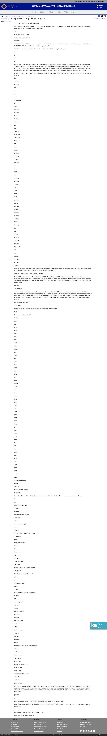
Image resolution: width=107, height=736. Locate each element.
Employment (14, 722)
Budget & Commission (40, 722)
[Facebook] (99, 16)
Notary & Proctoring (62, 726)
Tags (66, 12)
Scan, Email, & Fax (61, 729)
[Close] (91, 623)
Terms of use (103, 735)
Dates (59, 12)
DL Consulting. (11, 735)
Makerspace (60, 722)
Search (42, 12)
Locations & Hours (15, 726)
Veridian (61, 735)
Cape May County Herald (12, 16)
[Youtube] (93, 731)
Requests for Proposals (17, 731)
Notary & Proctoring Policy (41, 729)
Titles (51, 12)
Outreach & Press (15, 729)
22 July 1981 (24, 16)
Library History (14, 724)
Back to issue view (6, 21)
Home (34, 12)
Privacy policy (96, 735)
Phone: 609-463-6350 (85, 724)
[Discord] (81, 731)
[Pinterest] (90, 731)
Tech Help (59, 731)
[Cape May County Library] (2, 16)
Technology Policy (38, 731)
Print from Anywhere (62, 724)
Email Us (82, 726)
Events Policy (37, 724)
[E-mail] (104, 16)
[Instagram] (87, 731)
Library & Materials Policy (40, 726)
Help (73, 12)
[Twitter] (102, 16)
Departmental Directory (86, 722)
